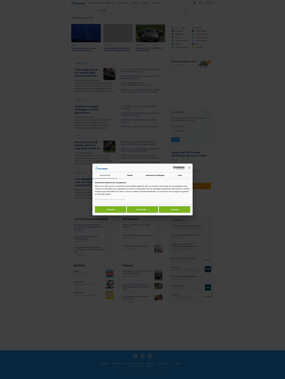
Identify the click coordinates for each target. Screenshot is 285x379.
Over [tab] (180, 175)
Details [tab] (130, 175)
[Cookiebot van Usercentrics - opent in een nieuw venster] (174, 168)
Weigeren (110, 209)
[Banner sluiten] (189, 168)
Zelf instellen (141, 209)
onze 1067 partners (108, 186)
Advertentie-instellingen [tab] (155, 175)
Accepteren (174, 209)
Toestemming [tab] (105, 175)
